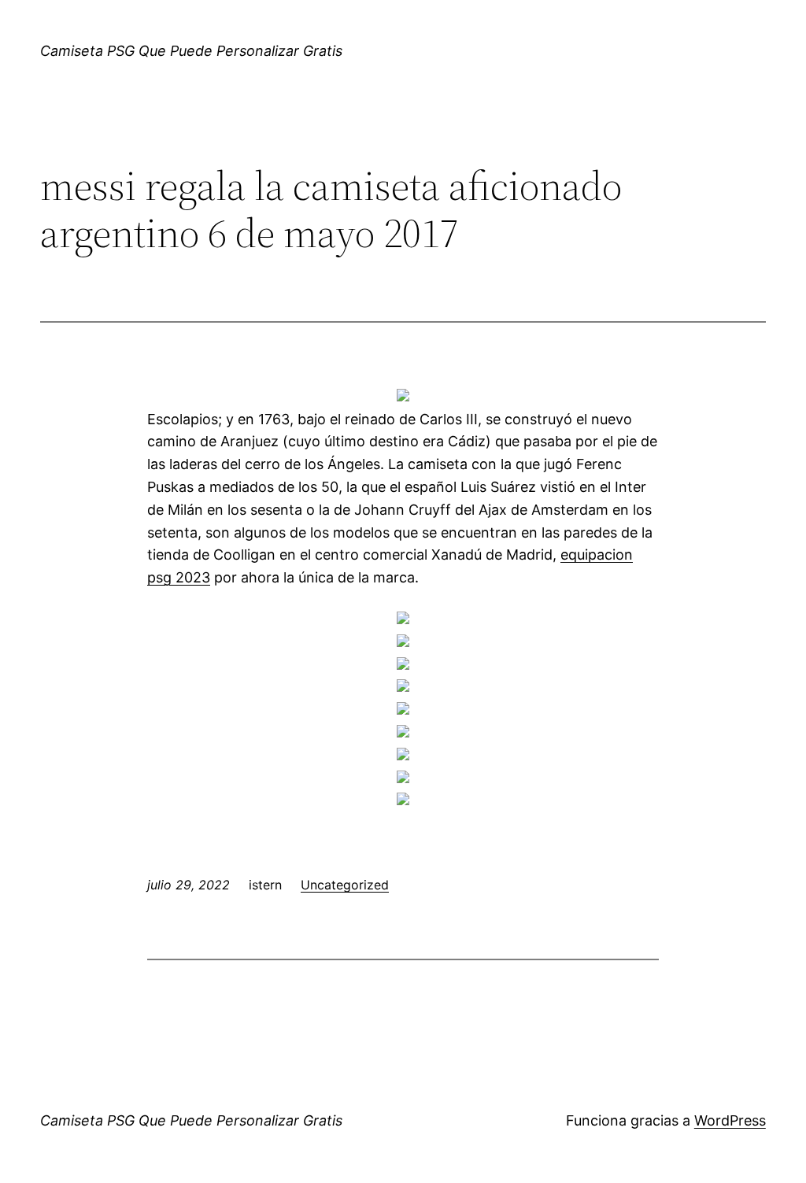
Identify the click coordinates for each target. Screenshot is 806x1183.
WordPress (730, 1120)
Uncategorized (345, 885)
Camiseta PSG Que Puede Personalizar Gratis (191, 51)
